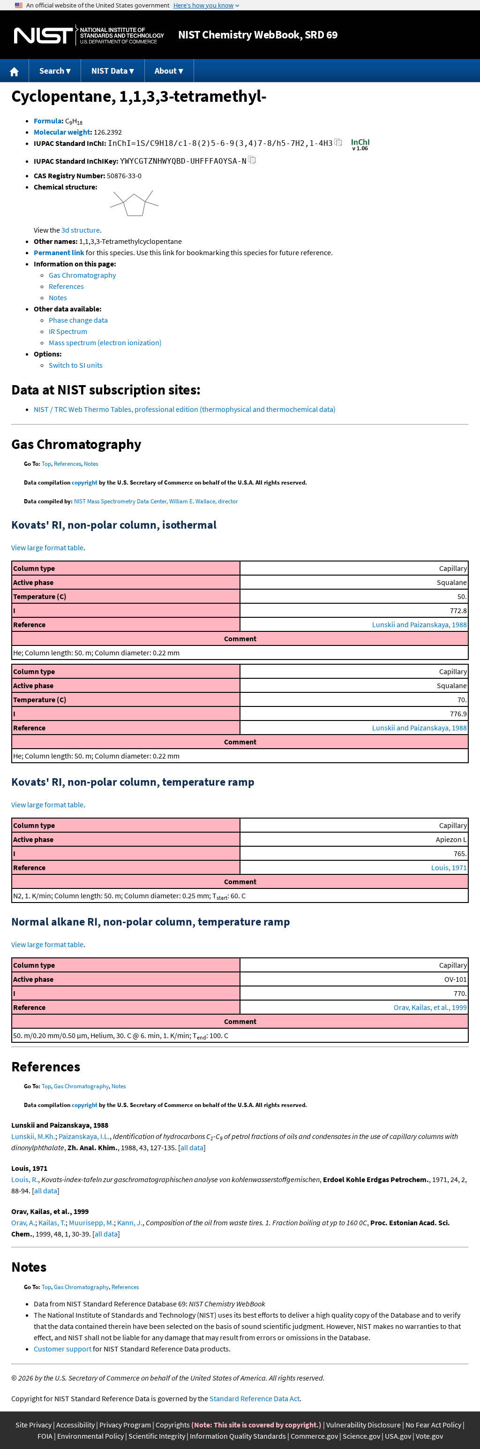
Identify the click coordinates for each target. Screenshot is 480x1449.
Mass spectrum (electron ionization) (105, 342)
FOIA (45, 1436)
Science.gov (361, 1436)
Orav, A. (23, 1222)
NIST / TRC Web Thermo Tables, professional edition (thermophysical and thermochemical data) (185, 409)
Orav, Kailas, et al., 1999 (430, 1007)
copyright (85, 482)
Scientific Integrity (156, 1436)
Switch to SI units (76, 365)
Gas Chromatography (82, 275)
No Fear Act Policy (433, 1424)
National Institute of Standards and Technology (89, 35)
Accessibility (75, 1424)
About (166, 70)
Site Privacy (33, 1424)
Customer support (62, 1348)
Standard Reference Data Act (255, 1398)
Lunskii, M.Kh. (33, 1136)
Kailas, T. (52, 1222)
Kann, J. (129, 1222)
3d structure (80, 230)
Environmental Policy (90, 1436)
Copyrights (173, 1424)
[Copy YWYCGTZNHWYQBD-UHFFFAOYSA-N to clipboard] (252, 162)
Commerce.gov (314, 1436)
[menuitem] (14, 70)
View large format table (47, 547)
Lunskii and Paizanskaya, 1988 (419, 624)
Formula (47, 120)
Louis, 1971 (449, 867)
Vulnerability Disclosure (363, 1424)
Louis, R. (24, 1179)
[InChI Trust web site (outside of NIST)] (360, 149)
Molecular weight (62, 132)
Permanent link (59, 252)
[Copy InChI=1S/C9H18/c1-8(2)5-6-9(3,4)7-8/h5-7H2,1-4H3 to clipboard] (338, 144)
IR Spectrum (68, 331)
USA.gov (398, 1436)
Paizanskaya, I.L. (84, 1136)
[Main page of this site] (14, 70)
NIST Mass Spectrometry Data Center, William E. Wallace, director (156, 501)
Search (51, 70)
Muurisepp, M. (91, 1222)
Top (46, 464)
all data (191, 1147)
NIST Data (109, 70)
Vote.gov (429, 1436)
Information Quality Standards (238, 1436)
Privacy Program (125, 1424)
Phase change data (78, 320)
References (66, 286)
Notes (58, 297)
